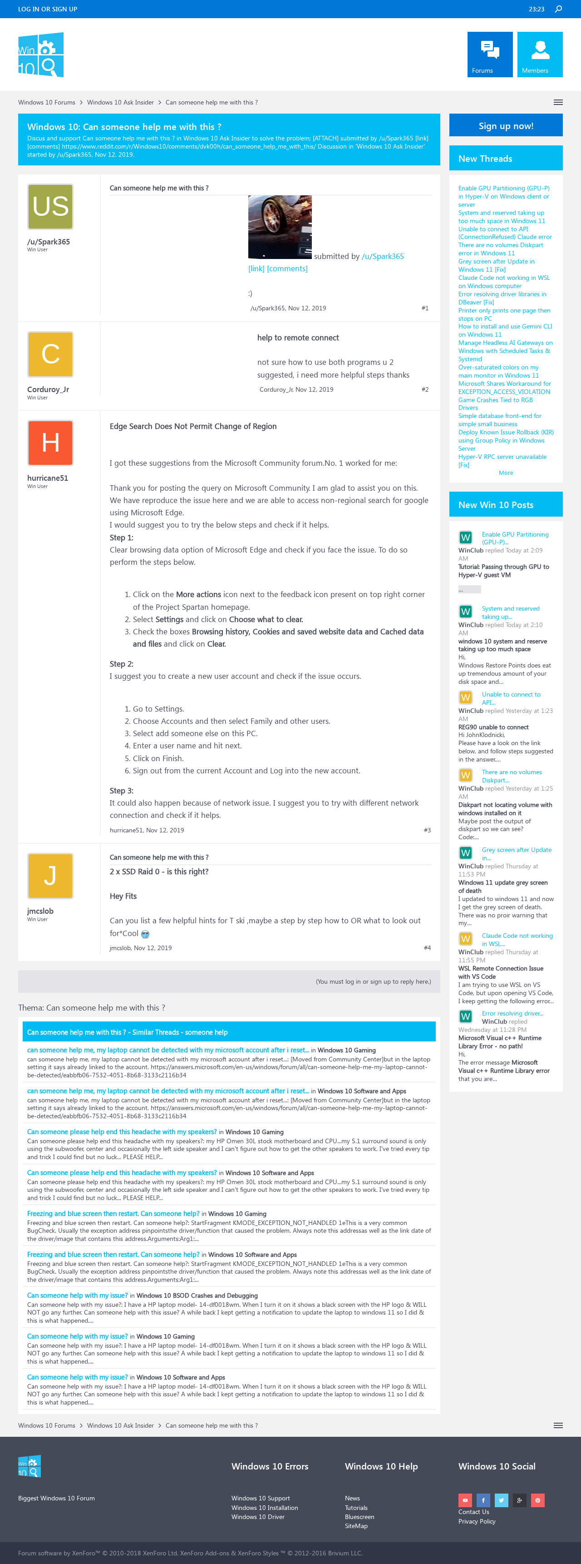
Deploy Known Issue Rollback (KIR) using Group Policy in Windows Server (506, 440)
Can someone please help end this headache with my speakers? (122, 1131)
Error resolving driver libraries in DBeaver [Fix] (502, 297)
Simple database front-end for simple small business (500, 419)
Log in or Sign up (47, 9)
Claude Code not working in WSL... (517, 939)
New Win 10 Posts (496, 504)
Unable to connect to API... (511, 698)
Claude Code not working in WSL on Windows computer (504, 281)
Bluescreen (359, 1516)
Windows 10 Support (260, 1498)
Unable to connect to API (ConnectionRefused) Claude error (505, 232)
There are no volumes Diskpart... (512, 775)
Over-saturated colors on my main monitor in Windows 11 (498, 371)
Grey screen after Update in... (516, 853)
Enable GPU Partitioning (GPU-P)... (515, 538)
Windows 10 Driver (258, 1516)
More (506, 472)
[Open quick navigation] (558, 102)
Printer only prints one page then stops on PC (504, 314)
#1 (425, 308)
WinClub (470, 550)
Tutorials (356, 1507)
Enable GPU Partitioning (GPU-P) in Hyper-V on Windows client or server (504, 196)
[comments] (287, 268)
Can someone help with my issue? (77, 1295)
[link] (256, 268)
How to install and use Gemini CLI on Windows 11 (505, 330)
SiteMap (356, 1525)
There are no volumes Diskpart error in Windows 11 (500, 248)
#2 (425, 389)
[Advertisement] (178, 252)
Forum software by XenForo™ (98, 1553)
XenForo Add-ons (204, 1553)
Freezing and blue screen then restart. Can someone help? (113, 1213)
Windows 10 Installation (264, 1507)
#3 (427, 830)
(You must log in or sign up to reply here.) (373, 981)
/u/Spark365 (383, 256)
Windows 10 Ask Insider (390, 146)
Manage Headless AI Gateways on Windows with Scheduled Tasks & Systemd (505, 350)
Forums (482, 70)
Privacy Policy (477, 1521)
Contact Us (473, 1511)
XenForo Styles (258, 1553)
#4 (427, 948)
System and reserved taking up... (511, 612)
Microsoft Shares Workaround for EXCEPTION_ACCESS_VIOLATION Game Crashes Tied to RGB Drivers (504, 395)
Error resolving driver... (512, 1013)
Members (535, 70)
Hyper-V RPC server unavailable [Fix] (502, 460)
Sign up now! (506, 125)
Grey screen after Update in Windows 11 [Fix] (496, 265)
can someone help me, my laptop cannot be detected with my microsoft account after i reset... (168, 1049)
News (352, 1498)
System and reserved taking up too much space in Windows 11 (502, 216)
